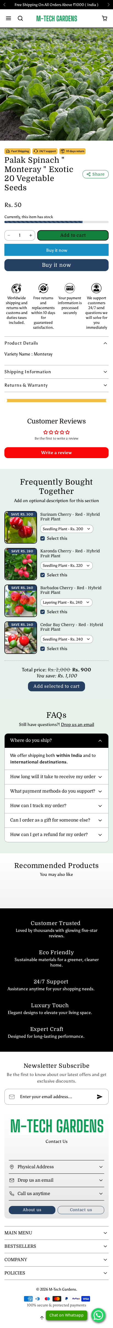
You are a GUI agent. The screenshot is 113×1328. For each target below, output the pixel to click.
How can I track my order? (38, 805)
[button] (9, 18)
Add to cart (73, 235)
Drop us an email (77, 724)
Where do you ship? (31, 740)
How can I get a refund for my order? (49, 834)
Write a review (56, 452)
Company (15, 1259)
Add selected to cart (56, 686)
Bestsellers (20, 1246)
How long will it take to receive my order (52, 776)
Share (98, 174)
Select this (57, 538)
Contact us (81, 1210)
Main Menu (18, 1233)
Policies (14, 1273)
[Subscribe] (99, 1096)
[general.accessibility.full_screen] (106, 35)
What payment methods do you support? (52, 791)
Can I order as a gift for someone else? (50, 820)
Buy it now (56, 250)
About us (32, 1210)
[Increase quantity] (30, 235)
